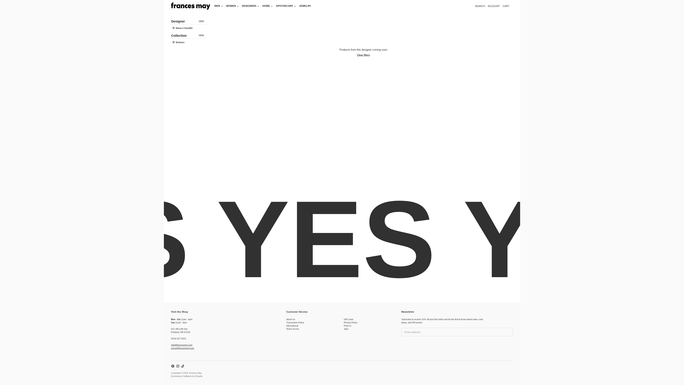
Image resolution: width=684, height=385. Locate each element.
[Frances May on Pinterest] (173, 366)
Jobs (346, 329)
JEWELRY (305, 5)
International (292, 326)
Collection (179, 35)
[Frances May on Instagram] (178, 366)
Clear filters (363, 54)
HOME (266, 5)
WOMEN (231, 5)
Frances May (195, 373)
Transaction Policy (295, 322)
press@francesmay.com (182, 348)
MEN (217, 5)
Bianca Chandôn (184, 28)
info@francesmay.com (181, 345)
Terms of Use (292, 329)
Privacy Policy (350, 322)
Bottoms (180, 42)
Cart (508, 7)
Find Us (347, 326)
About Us (290, 319)
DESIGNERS (249, 5)
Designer (178, 21)
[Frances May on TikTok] (183, 366)
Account (494, 6)
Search (480, 6)
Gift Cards (348, 319)
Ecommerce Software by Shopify (186, 376)
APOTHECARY (284, 5)
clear (201, 21)
